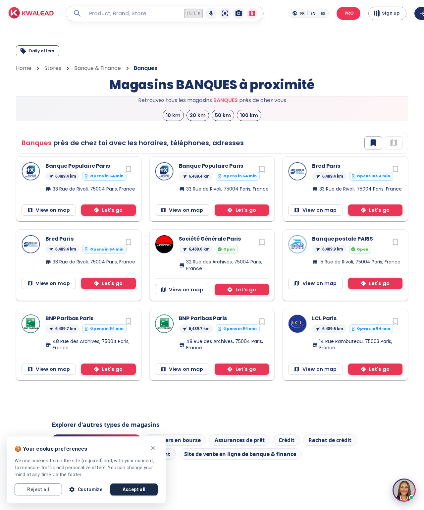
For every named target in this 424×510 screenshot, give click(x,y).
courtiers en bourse (175, 440)
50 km (223, 115)
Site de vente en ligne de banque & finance (240, 454)
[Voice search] (211, 13)
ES (323, 13)
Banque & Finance (97, 68)
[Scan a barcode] (225, 13)
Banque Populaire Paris (77, 166)
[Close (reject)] (153, 448)
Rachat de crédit (329, 440)
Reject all (38, 489)
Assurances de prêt (240, 440)
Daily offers (41, 51)
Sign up (390, 13)
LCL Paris (324, 318)
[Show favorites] (373, 142)
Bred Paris (326, 166)
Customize (90, 489)
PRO (349, 13)
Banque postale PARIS (342, 239)
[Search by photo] (238, 13)
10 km (173, 115)
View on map (53, 209)
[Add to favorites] (128, 169)
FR (302, 13)
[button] (31, 13)
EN (312, 13)
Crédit (286, 440)
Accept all (134, 489)
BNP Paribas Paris (69, 318)
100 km (249, 115)
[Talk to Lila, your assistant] (404, 490)
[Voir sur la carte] (252, 13)
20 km (198, 115)
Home (23, 68)
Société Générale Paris (210, 239)
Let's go (112, 209)
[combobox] (131, 13)
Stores (52, 68)
